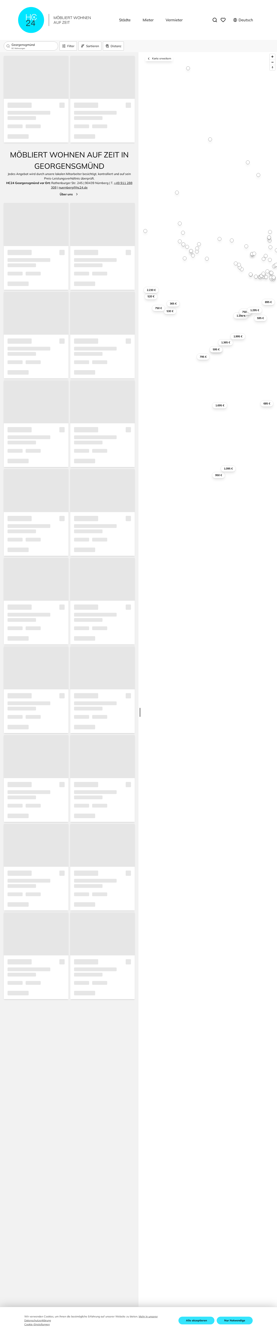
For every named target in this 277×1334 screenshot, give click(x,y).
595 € (216, 349)
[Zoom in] (272, 56)
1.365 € (225, 342)
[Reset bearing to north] (272, 67)
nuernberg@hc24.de (73, 187)
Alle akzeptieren (196, 1320)
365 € (173, 303)
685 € (266, 403)
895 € (268, 302)
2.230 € (151, 290)
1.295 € (254, 310)
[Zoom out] (272, 62)
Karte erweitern (161, 58)
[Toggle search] (215, 20)
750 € (245, 312)
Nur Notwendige (234, 1320)
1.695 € (219, 405)
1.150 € (240, 315)
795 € (203, 356)
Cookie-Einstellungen (37, 1324)
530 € (170, 311)
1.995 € (237, 336)
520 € (151, 296)
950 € (218, 475)
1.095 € (228, 468)
